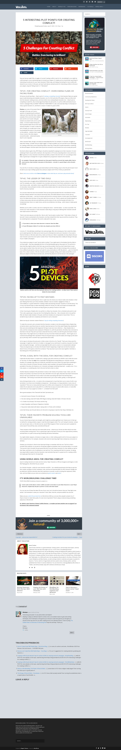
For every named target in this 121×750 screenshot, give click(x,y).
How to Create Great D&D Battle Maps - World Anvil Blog (32, 646)
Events (96, 85)
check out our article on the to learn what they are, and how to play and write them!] (48, 173)
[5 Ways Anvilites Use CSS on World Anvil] (87, 65)
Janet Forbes (43, 26)
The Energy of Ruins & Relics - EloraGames (28, 673)
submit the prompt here (34, 496)
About (54, 6)
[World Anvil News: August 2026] (87, 59)
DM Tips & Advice (89, 103)
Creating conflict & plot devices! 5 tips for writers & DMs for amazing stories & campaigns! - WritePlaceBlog (45, 655)
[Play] (48, 273)
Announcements (89, 93)
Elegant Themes (24, 748)
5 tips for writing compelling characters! (53, 320)
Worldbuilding (72, 6)
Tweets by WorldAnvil (90, 242)
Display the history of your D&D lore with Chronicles (40, 588)
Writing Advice (88, 148)
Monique (25, 612)
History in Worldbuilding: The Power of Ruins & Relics (31, 668)
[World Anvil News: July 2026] (87, 71)
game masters (51, 473)
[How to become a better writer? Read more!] (73, 580)
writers (59, 473)
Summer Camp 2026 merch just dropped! (96, 83)
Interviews (87, 117)
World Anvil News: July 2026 (96, 70)
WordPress (36, 748)
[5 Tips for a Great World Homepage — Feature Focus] (87, 77)
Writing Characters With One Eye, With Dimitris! (23, 588)
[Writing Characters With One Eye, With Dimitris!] (24, 580)
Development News (90, 100)
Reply (72, 632)
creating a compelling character (52, 96)
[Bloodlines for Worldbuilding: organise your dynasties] (57, 580)
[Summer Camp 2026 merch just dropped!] (87, 83)
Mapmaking (82, 6)
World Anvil (99, 6)
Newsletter (61, 6)
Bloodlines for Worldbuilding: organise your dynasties (54, 589)
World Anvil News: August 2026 (95, 59)
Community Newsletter (99, 60)
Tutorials (90, 6)
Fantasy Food (88, 110)
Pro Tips (58, 26)
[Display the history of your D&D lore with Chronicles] (40, 580)
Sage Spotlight (88, 131)
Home (48, 6)
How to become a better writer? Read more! (72, 588)
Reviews (87, 127)
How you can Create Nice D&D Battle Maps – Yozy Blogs (32, 651)
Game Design (88, 114)
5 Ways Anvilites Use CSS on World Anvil (96, 65)
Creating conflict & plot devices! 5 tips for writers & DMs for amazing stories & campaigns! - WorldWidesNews (45, 662)
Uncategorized (88, 138)
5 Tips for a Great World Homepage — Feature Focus (96, 77)
